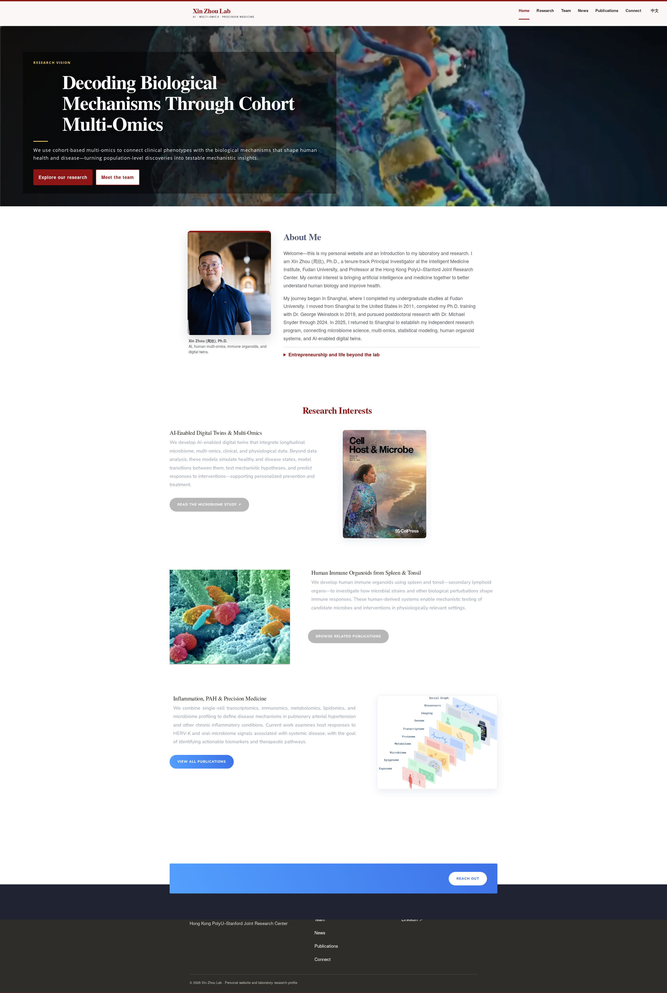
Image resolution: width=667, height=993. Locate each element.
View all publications (201, 761)
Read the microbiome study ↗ (209, 504)
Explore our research (63, 177)
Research (545, 11)
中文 (655, 11)
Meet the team (117, 177)
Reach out (467, 878)
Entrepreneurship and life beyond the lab (334, 354)
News (583, 11)
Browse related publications (348, 636)
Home (524, 11)
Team (566, 11)
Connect (633, 11)
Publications (607, 11)
